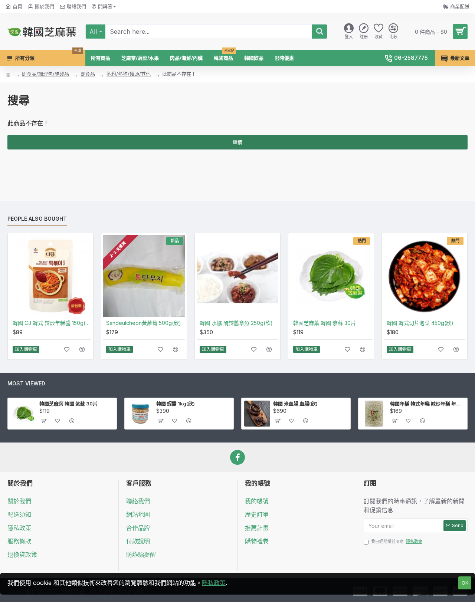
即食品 (88, 74)
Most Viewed (26, 383)
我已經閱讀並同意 (396, 541)
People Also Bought (37, 219)
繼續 (237, 142)
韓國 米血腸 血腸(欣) (295, 404)
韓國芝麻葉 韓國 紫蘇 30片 (324, 323)
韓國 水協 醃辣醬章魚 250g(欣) (236, 323)
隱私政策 (214, 582)
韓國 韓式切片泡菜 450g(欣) (420, 323)
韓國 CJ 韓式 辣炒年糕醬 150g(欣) (52, 323)
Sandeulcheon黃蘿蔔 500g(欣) (143, 323)
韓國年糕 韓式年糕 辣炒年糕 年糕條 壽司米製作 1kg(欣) (427, 404)
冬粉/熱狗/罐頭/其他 (129, 74)
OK (465, 583)
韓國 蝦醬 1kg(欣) (175, 404)
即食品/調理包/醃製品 (45, 74)
